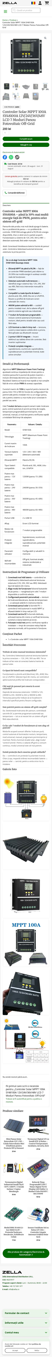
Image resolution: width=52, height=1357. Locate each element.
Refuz (37, 1350)
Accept (15, 1350)
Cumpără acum (26, 139)
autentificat (21, 1099)
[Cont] (40, 3)
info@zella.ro (14, 1289)
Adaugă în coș (26, 145)
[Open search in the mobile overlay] (26, 10)
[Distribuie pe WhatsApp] (11, 157)
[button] (45, 38)
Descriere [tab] (7, 205)
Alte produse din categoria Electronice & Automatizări (26, 1253)
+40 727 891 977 (15, 1286)
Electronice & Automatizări (14, 152)
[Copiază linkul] (17, 157)
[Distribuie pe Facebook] (5, 157)
